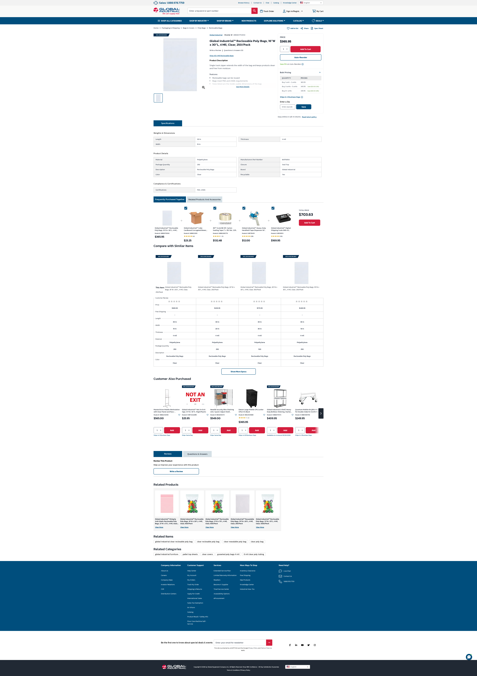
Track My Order (193, 584)
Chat (267, 3)
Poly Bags (202, 27)
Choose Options (280, 398)
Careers (164, 575)
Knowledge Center (290, 3)
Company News (167, 580)
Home (156, 27)
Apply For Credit (193, 593)
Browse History (243, 3)
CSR (162, 589)
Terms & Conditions (233, 670)
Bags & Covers (188, 27)
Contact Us (258, 3)
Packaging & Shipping (171, 27)
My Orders (191, 580)
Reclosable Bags (215, 27)
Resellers (217, 580)
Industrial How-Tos (247, 589)
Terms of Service (266, 648)
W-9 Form (191, 607)
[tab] (168, 123)
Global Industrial (216, 35)
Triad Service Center (221, 589)
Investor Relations (168, 584)
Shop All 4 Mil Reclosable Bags (222, 55)
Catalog (276, 3)
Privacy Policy (253, 648)
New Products (245, 580)
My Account (191, 575)
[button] (311, 3)
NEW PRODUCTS (249, 20)
